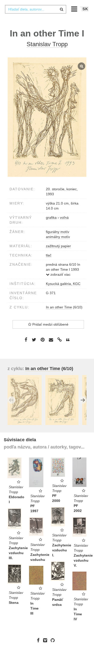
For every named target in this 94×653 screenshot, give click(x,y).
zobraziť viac (59, 274)
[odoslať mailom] (51, 340)
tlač (48, 255)
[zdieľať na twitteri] (34, 339)
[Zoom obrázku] (47, 117)
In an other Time (59, 307)
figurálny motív (57, 232)
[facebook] (39, 640)
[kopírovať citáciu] (67, 340)
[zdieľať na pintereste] (42, 339)
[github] (54, 640)
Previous (11, 400)
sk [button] (85, 9)
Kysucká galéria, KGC (63, 284)
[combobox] (35, 9)
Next (82, 400)
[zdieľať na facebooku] (26, 339)
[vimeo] (46, 640)
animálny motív (58, 237)
